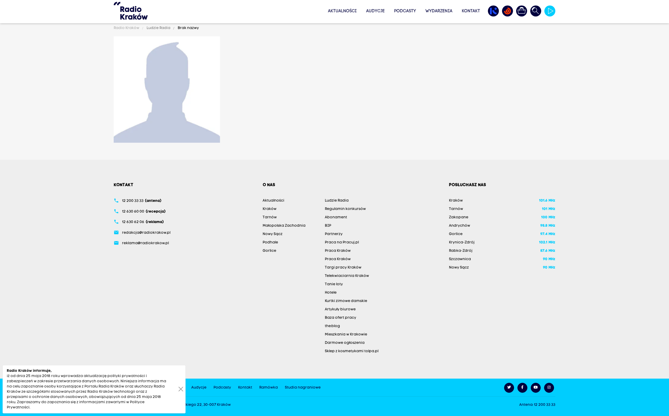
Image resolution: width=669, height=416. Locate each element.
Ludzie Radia (158, 28)
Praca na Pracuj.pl (342, 242)
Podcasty (405, 11)
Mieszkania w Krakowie (346, 335)
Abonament (336, 217)
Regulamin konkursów (345, 209)
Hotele (331, 293)
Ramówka (268, 388)
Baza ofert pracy (340, 318)
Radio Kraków (127, 28)
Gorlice (269, 251)
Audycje (375, 11)
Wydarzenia (438, 11)
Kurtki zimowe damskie (346, 301)
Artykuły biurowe (340, 309)
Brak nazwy (188, 28)
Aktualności (342, 11)
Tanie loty (334, 284)
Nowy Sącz (272, 234)
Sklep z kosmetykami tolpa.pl (351, 351)
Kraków (269, 209)
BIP (328, 226)
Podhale (270, 242)
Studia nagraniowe (303, 388)
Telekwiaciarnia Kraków (347, 276)
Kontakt (471, 11)
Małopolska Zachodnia (284, 226)
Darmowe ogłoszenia (345, 343)
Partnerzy (334, 234)
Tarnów (270, 217)
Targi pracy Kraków (343, 268)
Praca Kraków (338, 251)
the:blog (332, 326)
